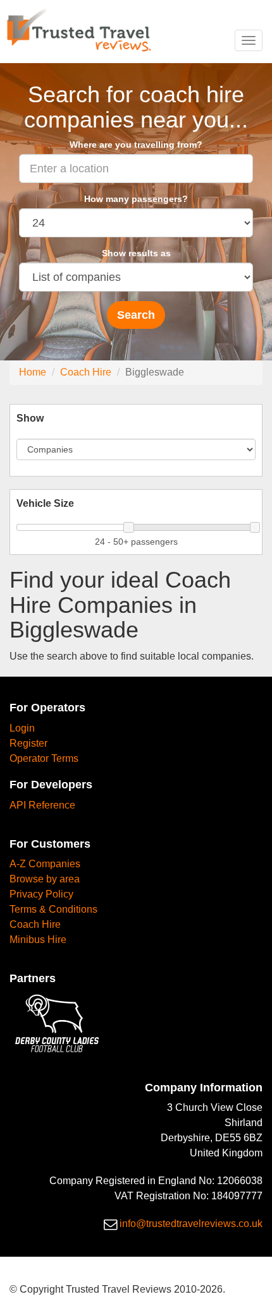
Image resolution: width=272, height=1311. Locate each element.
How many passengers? (136, 199)
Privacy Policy (41, 894)
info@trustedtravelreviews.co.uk (191, 1223)
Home (32, 372)
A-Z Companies (44, 863)
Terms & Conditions (53, 909)
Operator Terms (43, 758)
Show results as (136, 253)
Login (22, 728)
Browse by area (44, 879)
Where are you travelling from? (136, 144)
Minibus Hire (37, 939)
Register (28, 743)
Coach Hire (85, 372)
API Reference (42, 805)
